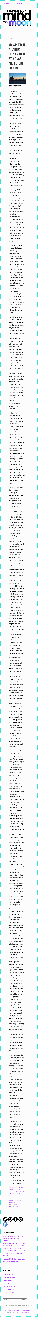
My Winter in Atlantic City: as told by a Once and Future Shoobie (17, 56)
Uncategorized (9, 1290)
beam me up (8, 4)
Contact (18, 4)
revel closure (14, 1198)
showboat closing (15, 1200)
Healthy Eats (9, 1280)
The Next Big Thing (10, 1287)
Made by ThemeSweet (24, 1310)
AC (13, 1187)
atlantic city (13, 1189)
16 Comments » (19, 1206)
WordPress (25, 1312)
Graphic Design (9, 1277)
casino (16, 1191)
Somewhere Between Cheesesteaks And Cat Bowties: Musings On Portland (14, 1260)
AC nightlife (19, 1187)
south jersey (13, 1202)
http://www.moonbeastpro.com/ (15, 86)
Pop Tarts (7, 1283)
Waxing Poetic (9, 1293)
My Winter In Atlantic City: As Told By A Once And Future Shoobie (13, 1238)
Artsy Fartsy (9, 1274)
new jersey (17, 1196)
